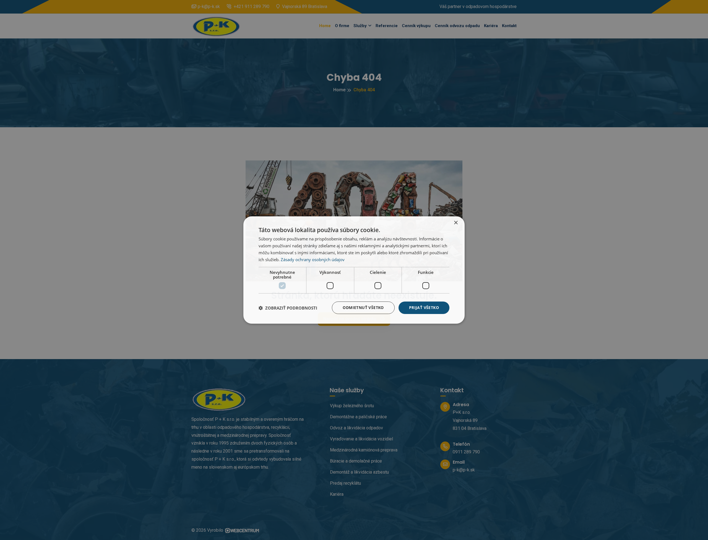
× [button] (456, 223)
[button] (288, 308)
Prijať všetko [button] (424, 307)
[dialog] (354, 270)
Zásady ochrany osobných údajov (313, 259)
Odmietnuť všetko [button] (363, 307)
